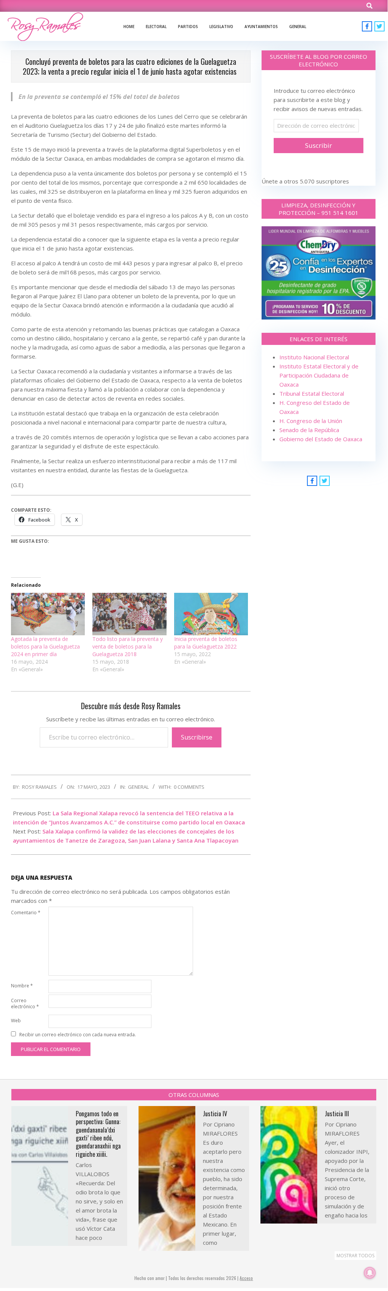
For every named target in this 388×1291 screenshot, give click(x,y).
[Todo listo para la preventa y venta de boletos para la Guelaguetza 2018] (129, 614)
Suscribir (318, 145)
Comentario (26, 912)
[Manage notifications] (370, 1273)
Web (16, 1020)
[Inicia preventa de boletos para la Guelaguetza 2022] (211, 614)
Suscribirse (196, 737)
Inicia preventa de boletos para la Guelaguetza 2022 (205, 642)
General (138, 786)
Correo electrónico (25, 1003)
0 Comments (189, 786)
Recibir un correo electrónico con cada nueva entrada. (77, 1034)
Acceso (246, 1278)
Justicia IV (215, 1113)
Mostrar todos (355, 1255)
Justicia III (337, 1113)
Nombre (22, 985)
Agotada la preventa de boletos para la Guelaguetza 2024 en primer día (45, 646)
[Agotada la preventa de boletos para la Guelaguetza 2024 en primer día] (48, 614)
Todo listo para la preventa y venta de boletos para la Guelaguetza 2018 (127, 646)
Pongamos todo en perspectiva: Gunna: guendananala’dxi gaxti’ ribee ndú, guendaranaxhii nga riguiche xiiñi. (98, 1134)
